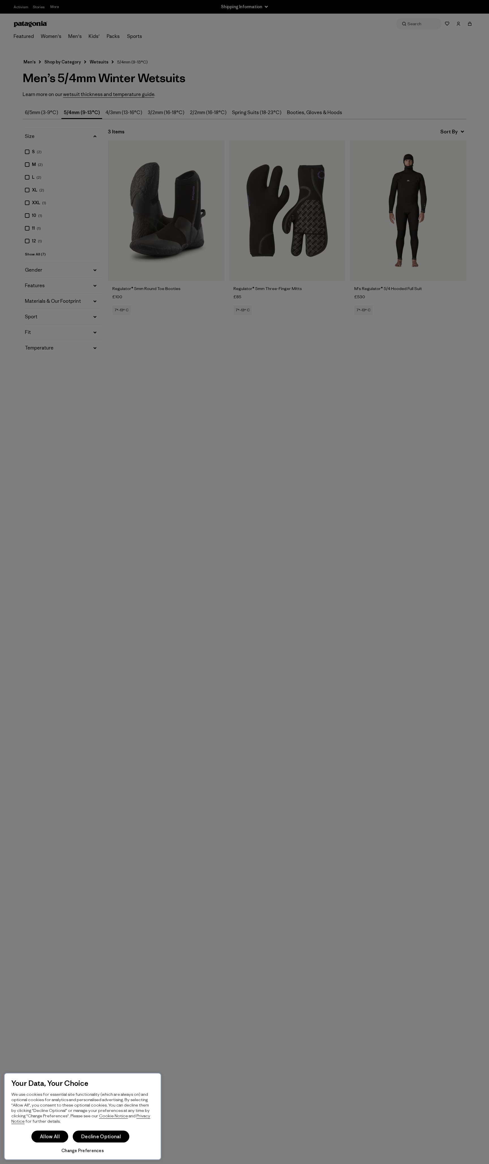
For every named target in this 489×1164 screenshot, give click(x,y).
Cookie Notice (113, 1115)
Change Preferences (82, 1150)
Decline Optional (101, 1136)
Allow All (50, 1136)
